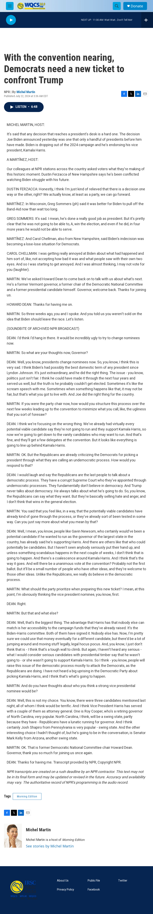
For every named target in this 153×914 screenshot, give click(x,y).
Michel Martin (26, 92)
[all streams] (147, 20)
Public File (94, 880)
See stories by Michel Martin (50, 846)
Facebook (94, 889)
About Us (63, 880)
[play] (11, 20)
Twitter (122, 880)
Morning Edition (27, 796)
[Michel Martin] (13, 836)
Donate (137, 6)
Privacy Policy (65, 889)
